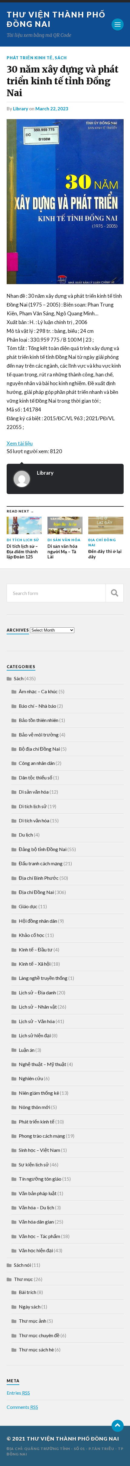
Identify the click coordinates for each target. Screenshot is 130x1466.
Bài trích (27, 1292)
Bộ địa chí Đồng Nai (39, 749)
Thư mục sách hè (36, 1349)
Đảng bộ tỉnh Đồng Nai (43, 849)
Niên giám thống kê (39, 1093)
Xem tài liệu (20, 443)
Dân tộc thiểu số (35, 777)
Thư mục (23, 1279)
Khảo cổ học (31, 935)
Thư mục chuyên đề (39, 1335)
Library (20, 108)
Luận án (26, 1050)
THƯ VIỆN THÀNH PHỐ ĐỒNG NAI (73, 1438)
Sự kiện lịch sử (34, 1164)
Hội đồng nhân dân (38, 921)
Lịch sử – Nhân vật (38, 1006)
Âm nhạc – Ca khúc (38, 691)
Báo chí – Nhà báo (37, 706)
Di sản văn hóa (34, 792)
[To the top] (118, 1426)
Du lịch (26, 834)
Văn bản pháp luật (38, 1193)
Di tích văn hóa (34, 820)
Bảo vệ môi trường (39, 734)
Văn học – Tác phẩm (39, 1236)
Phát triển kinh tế (30, 57)
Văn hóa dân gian (36, 1221)
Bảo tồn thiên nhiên (38, 720)
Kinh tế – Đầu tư (36, 949)
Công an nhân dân (37, 763)
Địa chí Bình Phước (39, 878)
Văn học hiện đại (36, 1250)
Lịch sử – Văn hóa (37, 1021)
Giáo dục (28, 906)
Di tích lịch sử (33, 806)
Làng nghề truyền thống (43, 978)
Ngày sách (30, 1306)
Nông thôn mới (34, 1107)
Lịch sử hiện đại (35, 1035)
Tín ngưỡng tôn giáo (40, 1179)
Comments (22, 1407)
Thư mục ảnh (32, 1321)
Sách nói (22, 1265)
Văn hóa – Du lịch (36, 1207)
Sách (61, 57)
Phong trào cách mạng (42, 1136)
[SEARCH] (115, 593)
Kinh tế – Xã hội (34, 964)
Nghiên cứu (31, 1078)
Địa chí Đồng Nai (36, 892)
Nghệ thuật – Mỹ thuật (42, 1064)
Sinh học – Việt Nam (39, 1150)
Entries (18, 1393)
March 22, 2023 (51, 108)
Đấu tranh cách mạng (41, 863)
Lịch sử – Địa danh (37, 992)
